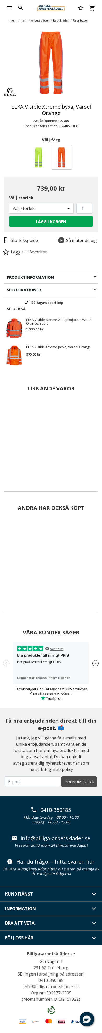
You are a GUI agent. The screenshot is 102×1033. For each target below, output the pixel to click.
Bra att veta (20, 923)
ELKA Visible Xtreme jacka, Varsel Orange (58, 347)
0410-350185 (55, 810)
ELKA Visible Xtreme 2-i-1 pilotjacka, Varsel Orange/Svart (59, 321)
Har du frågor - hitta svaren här (55, 861)
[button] (87, 1019)
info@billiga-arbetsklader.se (55, 838)
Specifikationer (24, 289)
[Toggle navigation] (9, 7)
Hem (13, 20)
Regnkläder (61, 20)
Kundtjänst (19, 894)
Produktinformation (30, 277)
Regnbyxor (80, 20)
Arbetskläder (40, 20)
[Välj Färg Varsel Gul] (39, 159)
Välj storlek (21, 198)
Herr (24, 20)
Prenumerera (79, 781)
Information (20, 909)
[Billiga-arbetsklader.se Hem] (51, 7)
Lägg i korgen (51, 221)
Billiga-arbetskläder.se (51, 954)
